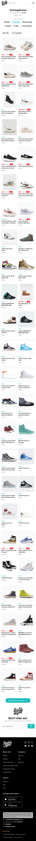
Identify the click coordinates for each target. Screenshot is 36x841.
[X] (32, 742)
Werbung (20, 762)
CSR (4, 788)
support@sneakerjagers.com (14, 819)
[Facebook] (29, 742)
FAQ (4, 784)
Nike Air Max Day (8, 762)
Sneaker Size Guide (9, 769)
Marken (5, 755)
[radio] (6, 22)
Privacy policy (18, 837)
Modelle (5, 759)
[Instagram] (25, 742)
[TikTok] (29, 746)
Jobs (19, 759)
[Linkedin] (32, 746)
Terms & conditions (8, 837)
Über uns (20, 755)
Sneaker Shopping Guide (10, 765)
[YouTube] (25, 746)
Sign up (31, 726)
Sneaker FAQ (7, 772)
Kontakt (5, 781)
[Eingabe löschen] (30, 3)
